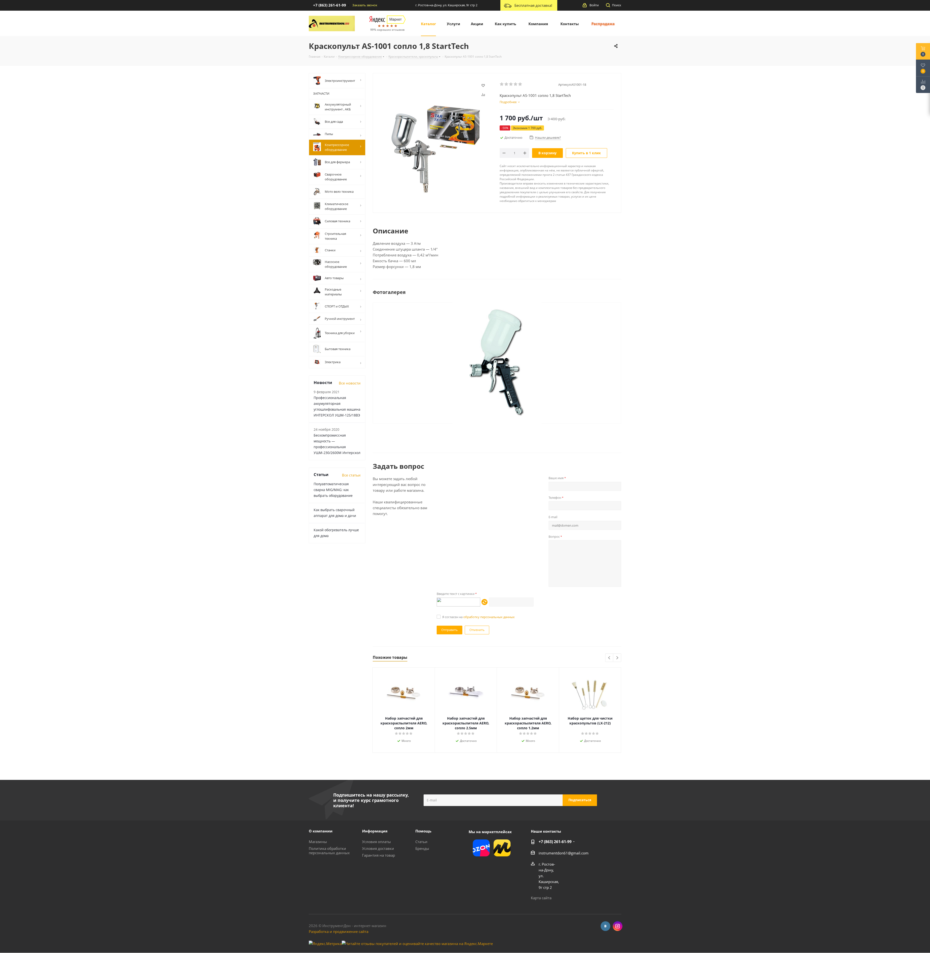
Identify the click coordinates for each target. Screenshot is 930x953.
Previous (609, 658)
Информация (375, 831)
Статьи (421, 841)
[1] (502, 84)
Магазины (318, 841)
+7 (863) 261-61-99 (555, 841)
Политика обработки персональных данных (329, 850)
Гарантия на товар (378, 855)
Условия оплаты (376, 841)
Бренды (422, 848)
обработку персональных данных (489, 617)
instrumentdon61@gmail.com (564, 853)
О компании (321, 831)
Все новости (350, 383)
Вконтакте (605, 926)
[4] (515, 84)
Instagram (617, 926)
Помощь (423, 831)
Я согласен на (478, 617)
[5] (520, 84)
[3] (511, 84)
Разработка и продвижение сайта (338, 931)
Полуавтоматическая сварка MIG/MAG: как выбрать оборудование (333, 490)
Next (617, 658)
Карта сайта (541, 897)
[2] (506, 84)
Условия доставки (378, 848)
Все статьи (351, 475)
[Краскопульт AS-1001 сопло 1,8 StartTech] (497, 362)
